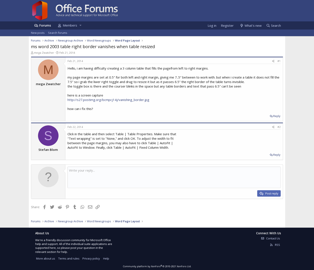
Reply (276, 116)
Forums (45, 25)
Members (70, 25)
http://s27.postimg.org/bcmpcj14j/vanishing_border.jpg (108, 100)
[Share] (273, 61)
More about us (45, 258)
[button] (80, 25)
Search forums (57, 33)
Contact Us (273, 238)
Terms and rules (68, 258)
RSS (277, 245)
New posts (38, 33)
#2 (279, 127)
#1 (279, 61)
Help (106, 258)
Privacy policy (91, 258)
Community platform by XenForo (157, 266)
